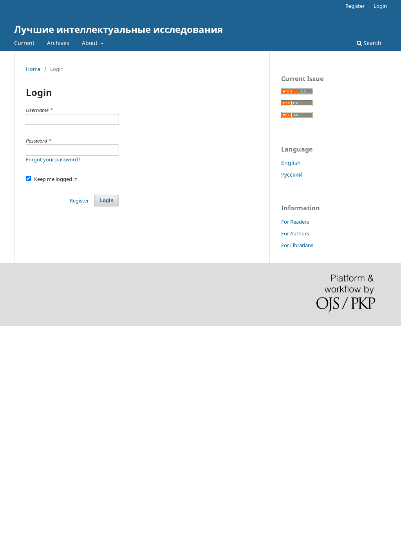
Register (355, 5)
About (90, 43)
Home (33, 68)
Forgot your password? (53, 159)
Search (371, 43)
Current (24, 43)
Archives (58, 43)
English (291, 162)
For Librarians (297, 245)
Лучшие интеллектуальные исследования (118, 29)
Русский (291, 174)
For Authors (295, 233)
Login (380, 5)
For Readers (295, 221)
